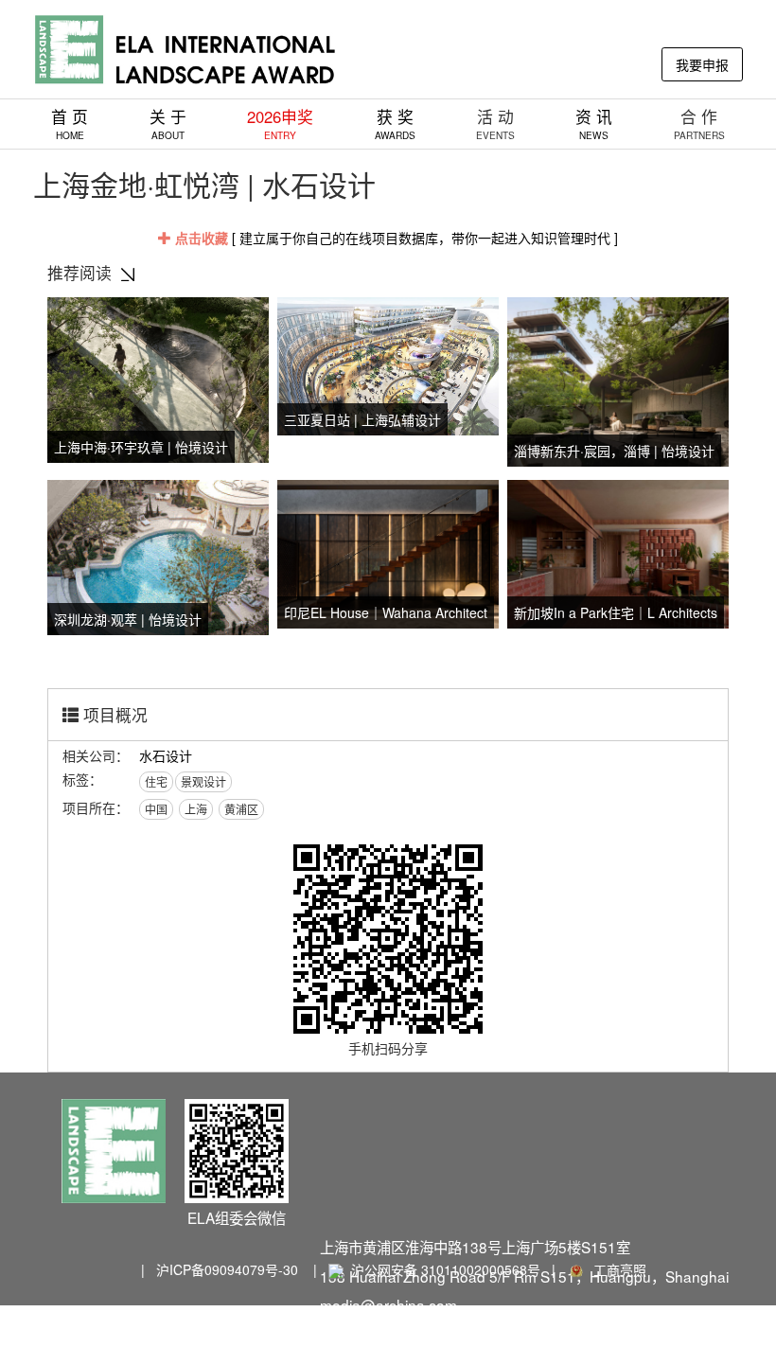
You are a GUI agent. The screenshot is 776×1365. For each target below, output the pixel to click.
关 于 (168, 123)
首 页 (69, 123)
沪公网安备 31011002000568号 (445, 1269)
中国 (156, 809)
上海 (196, 809)
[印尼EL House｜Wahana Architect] (388, 551)
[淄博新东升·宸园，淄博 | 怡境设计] (618, 379)
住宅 (156, 781)
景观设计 (203, 781)
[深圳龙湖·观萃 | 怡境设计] (158, 555)
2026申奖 (280, 123)
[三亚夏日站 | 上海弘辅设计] (388, 363)
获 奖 (395, 123)
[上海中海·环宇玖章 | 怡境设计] (158, 377)
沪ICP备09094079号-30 (227, 1269)
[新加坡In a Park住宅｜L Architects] (618, 551)
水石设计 (165, 755)
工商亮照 (616, 1269)
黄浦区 (241, 809)
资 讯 (593, 123)
